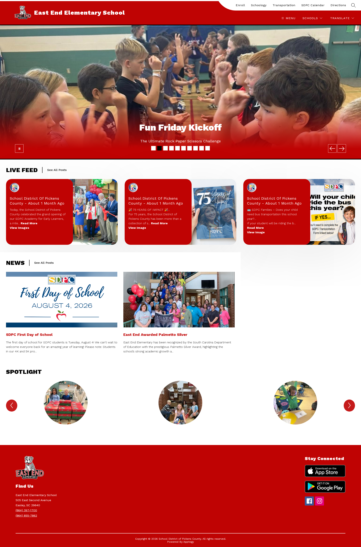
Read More (29, 223)
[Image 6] (183, 148)
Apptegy (188, 541)
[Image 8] (195, 148)
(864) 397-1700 (26, 510)
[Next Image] (341, 148)
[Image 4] (171, 148)
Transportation (284, 5)
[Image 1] (153, 148)
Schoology (259, 5)
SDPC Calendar (313, 5)
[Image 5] (177, 148)
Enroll (240, 5)
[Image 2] (159, 148)
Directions (338, 5)
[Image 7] (189, 148)
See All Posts (57, 170)
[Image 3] (165, 148)
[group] (65, 409)
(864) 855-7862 (26, 515)
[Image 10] (207, 148)
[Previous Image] (332, 148)
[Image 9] (201, 148)
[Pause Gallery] (19, 148)
